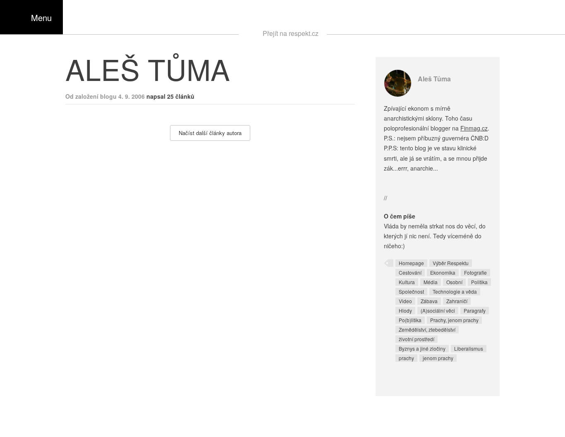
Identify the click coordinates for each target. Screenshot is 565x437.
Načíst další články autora (210, 133)
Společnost (411, 291)
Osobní (454, 281)
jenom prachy (438, 357)
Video (405, 300)
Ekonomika (442, 272)
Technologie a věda (455, 291)
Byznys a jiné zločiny (422, 348)
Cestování (410, 272)
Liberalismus (468, 348)
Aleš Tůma (434, 78)
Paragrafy (475, 310)
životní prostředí (416, 338)
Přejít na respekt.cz (290, 33)
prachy (406, 357)
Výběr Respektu (451, 262)
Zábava (429, 300)
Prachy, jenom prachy (454, 319)
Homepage (411, 262)
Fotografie (475, 272)
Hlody (405, 310)
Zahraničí (456, 300)
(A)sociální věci (438, 310)
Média (431, 281)
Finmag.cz (474, 128)
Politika (479, 281)
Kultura (407, 281)
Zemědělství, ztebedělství (427, 329)
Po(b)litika (410, 319)
